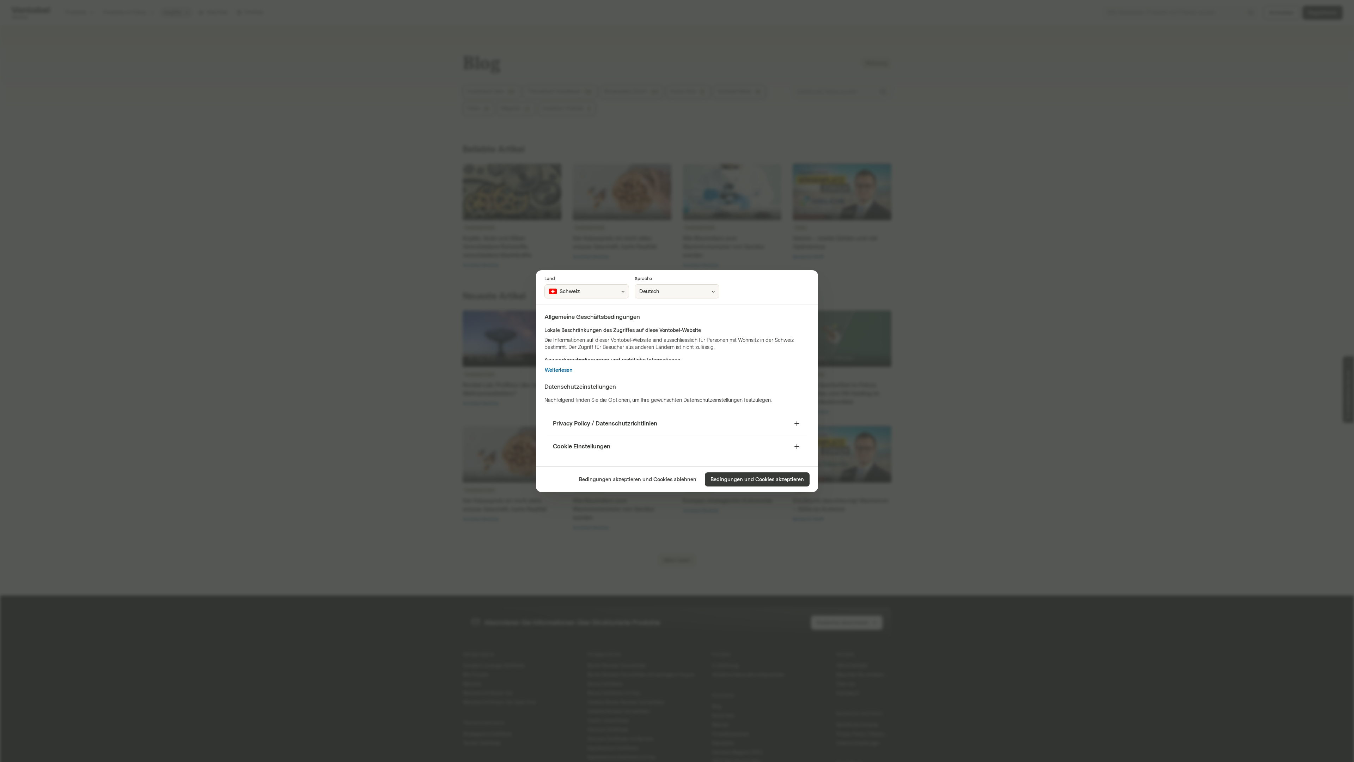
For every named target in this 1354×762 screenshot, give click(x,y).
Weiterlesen (559, 370)
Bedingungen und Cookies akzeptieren (757, 480)
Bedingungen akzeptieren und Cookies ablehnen (637, 480)
